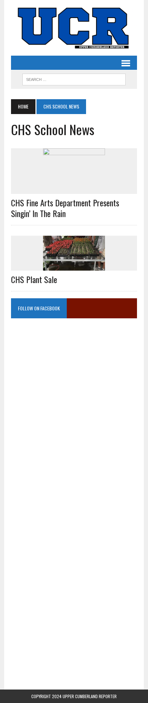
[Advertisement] (74, 395)
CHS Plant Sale (34, 279)
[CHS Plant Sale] (74, 266)
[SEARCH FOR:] (74, 78)
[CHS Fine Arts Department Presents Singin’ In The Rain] (74, 189)
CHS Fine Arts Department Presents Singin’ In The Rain (65, 207)
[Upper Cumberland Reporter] (74, 28)
